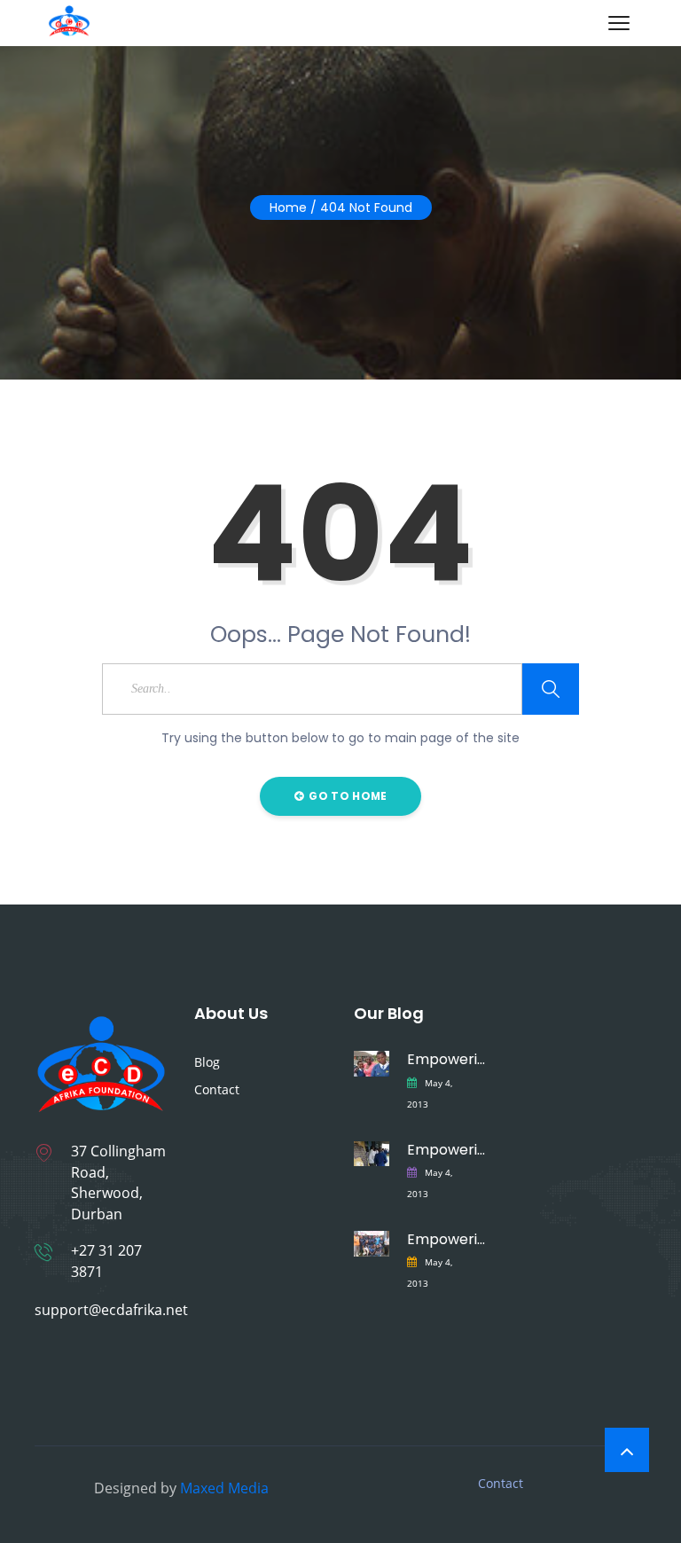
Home (288, 207)
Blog (207, 1061)
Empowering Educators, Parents (447, 1239)
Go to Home (346, 795)
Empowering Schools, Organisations (447, 1149)
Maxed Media (224, 1488)
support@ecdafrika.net (111, 1310)
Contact (216, 1089)
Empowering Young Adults (447, 1059)
